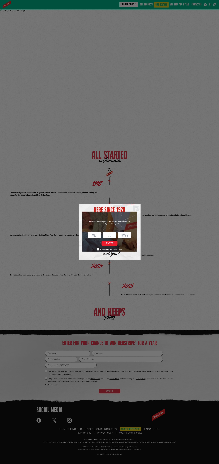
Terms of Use (122, 221)
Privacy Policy (116, 224)
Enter (110, 243)
